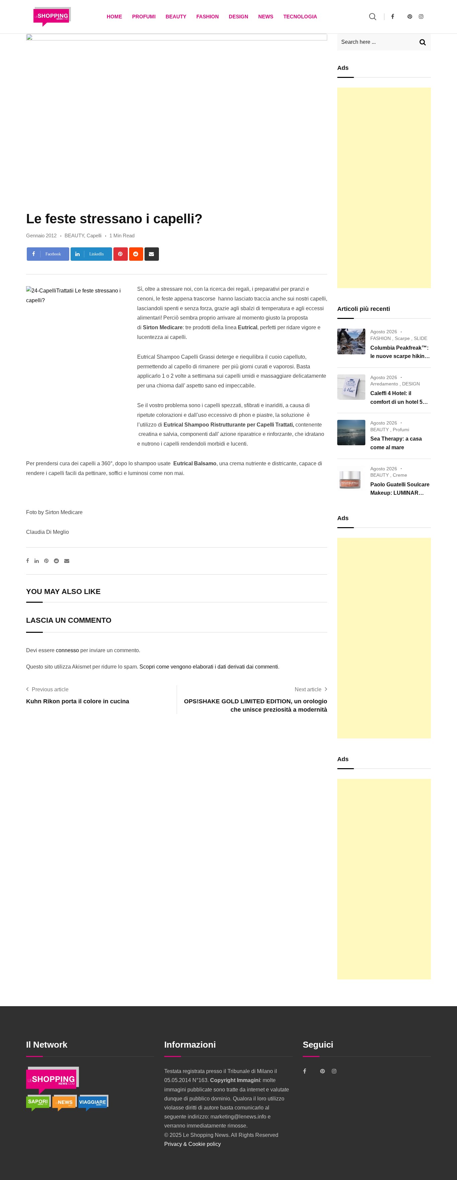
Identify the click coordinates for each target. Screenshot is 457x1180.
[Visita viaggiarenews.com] (93, 1102)
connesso (67, 650)
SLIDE (420, 338)
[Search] (372, 16)
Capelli (94, 235)
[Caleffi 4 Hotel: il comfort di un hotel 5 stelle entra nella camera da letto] (351, 387)
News (265, 16)
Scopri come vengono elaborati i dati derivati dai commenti (209, 667)
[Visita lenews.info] (65, 1102)
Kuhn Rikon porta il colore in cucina (77, 701)
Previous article (50, 689)
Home (114, 16)
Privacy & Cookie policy (192, 1144)
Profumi (144, 16)
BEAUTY (176, 16)
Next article (308, 689)
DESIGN (238, 16)
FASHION (207, 16)
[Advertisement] (384, 188)
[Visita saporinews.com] (39, 1102)
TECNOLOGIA (300, 16)
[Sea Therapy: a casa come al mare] (351, 432)
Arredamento (384, 383)
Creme (400, 475)
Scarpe (402, 338)
